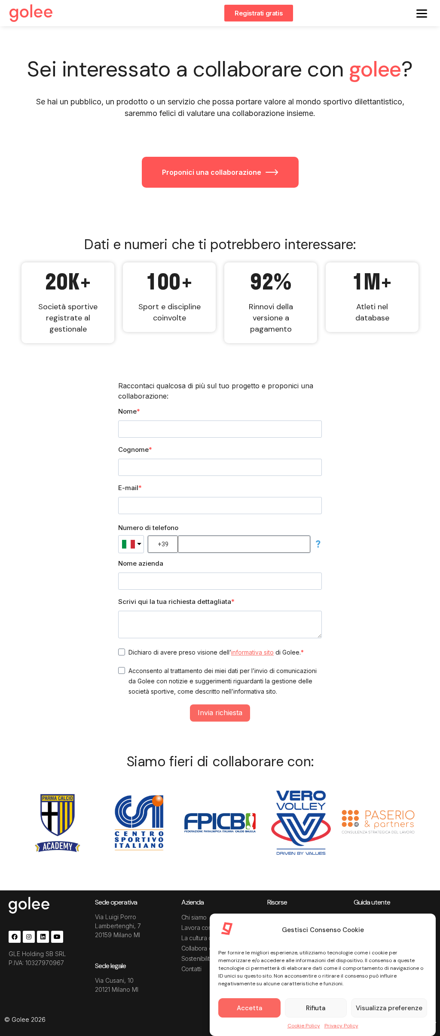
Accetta (249, 1008)
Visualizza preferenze (389, 1008)
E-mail (128, 487)
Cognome (133, 449)
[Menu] (422, 13)
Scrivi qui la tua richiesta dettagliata (174, 601)
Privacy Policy (341, 1025)
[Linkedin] (43, 937)
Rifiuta (315, 1008)
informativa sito (252, 652)
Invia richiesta (220, 712)
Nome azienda (140, 563)
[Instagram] (29, 937)
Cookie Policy (303, 1025)
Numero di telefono (148, 527)
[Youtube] (57, 937)
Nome (127, 411)
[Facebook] (15, 937)
